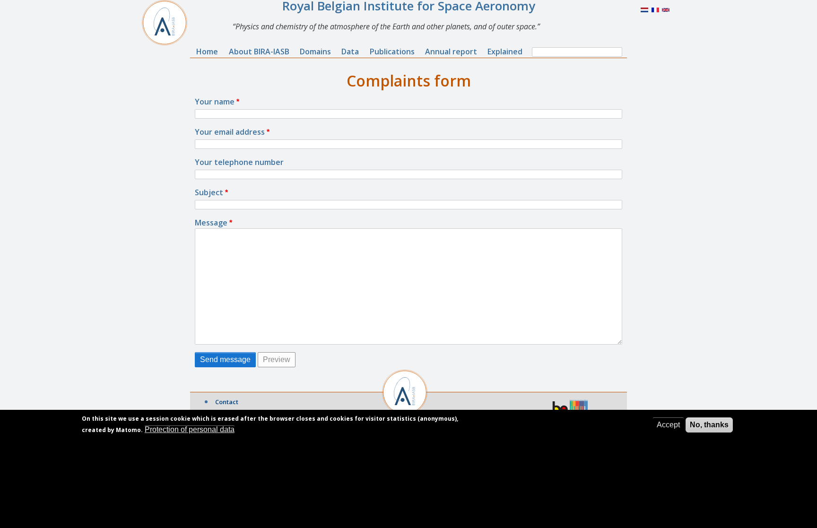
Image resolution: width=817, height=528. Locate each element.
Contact (226, 402)
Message (211, 222)
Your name (215, 101)
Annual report (451, 51)
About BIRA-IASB (259, 51)
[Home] (168, 22)
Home (207, 51)
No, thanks (709, 425)
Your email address (230, 132)
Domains (315, 51)
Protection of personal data (190, 429)
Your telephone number (239, 162)
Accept (668, 425)
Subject (209, 192)
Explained (504, 51)
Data (350, 51)
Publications (392, 51)
